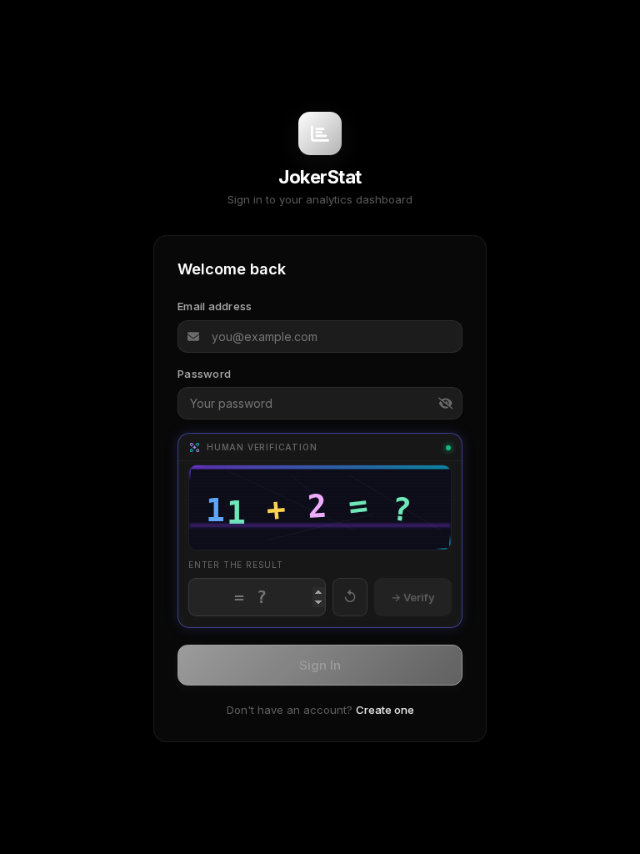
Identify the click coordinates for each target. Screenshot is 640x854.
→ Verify (413, 597)
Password (204, 373)
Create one (385, 709)
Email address (215, 306)
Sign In (320, 665)
